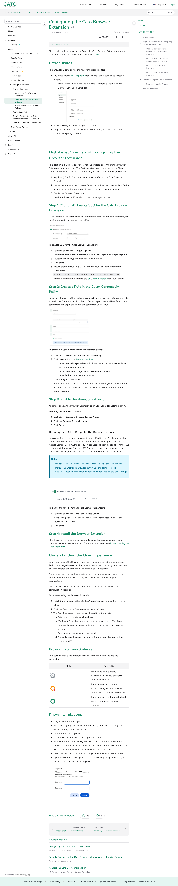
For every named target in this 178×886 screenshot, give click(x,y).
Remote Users (16, 58)
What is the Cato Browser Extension (25, 94)
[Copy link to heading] (53, 143)
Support (11, 154)
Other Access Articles (19, 127)
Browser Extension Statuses (157, 84)
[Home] (10, 4)
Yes (87, 815)
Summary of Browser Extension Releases (27, 106)
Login (172, 4)
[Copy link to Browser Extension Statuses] (96, 649)
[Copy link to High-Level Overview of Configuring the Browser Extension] (87, 158)
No (100, 815)
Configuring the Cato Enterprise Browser (69, 846)
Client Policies (16, 67)
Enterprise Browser (21, 84)
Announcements (14, 149)
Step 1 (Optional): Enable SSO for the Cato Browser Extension (156, 52)
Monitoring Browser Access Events (27, 123)
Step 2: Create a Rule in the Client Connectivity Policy (157, 60)
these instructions (84, 359)
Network (12, 36)
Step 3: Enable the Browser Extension (157, 67)
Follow (105, 37)
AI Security (12, 44)
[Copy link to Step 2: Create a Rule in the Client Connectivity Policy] (62, 292)
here (97, 54)
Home (10, 31)
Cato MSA (71, 881)
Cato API (12, 136)
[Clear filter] (39, 21)
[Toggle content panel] (134, 23)
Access (30, 12)
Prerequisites (148, 37)
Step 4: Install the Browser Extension (157, 74)
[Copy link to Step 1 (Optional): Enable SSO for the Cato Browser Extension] (68, 210)
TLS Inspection (78, 75)
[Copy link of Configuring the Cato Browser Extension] (72, 27)
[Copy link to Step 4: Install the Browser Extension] (110, 534)
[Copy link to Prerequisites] (77, 63)
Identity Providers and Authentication (26, 53)
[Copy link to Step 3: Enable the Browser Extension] (111, 400)
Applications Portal (21, 112)
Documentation (16, 12)
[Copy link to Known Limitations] (86, 714)
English (160, 4)
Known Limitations (150, 88)
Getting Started (14, 27)
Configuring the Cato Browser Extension (27, 100)
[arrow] (140, 43)
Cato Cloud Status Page (32, 881)
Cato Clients (16, 71)
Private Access (17, 62)
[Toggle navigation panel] (44, 24)
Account (11, 132)
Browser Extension (62, 12)
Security (11, 40)
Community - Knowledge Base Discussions (98, 881)
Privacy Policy (54, 881)
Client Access (16, 76)
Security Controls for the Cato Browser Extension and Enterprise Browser (26, 117)
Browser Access (43, 12)
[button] (161, 12)
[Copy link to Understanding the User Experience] (116, 555)
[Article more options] (127, 37)
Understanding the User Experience (157, 79)
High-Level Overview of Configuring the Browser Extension (157, 43)
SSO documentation (98, 278)
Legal (10, 145)
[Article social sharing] (115, 37)
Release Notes (14, 140)
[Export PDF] (121, 37)
